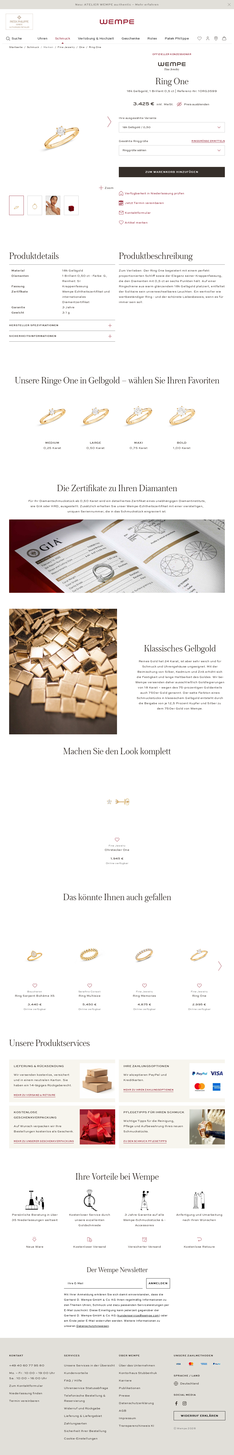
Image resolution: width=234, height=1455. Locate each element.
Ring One (199, 996)
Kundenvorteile (76, 1373)
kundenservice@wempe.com (138, 1315)
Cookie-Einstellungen (81, 1438)
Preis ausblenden (196, 104)
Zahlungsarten (75, 1423)
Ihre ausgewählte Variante (138, 118)
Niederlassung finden (26, 1393)
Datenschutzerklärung (136, 1403)
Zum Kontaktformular (26, 1386)
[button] (141, 203)
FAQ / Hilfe (73, 1380)
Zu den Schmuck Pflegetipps (145, 1141)
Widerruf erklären (199, 1416)
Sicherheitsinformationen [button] (32, 336)
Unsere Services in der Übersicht (89, 1365)
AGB (123, 1411)
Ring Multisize (90, 996)
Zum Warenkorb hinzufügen (171, 172)
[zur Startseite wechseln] (117, 21)
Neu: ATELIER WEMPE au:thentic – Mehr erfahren (117, 4)
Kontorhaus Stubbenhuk (138, 1373)
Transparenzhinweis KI (136, 1426)
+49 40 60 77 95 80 (26, 1365)
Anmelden (158, 1283)
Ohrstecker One (117, 850)
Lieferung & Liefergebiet (83, 1416)
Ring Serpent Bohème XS (35, 996)
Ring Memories (144, 996)
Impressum (127, 1418)
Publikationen (130, 1388)
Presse (124, 1395)
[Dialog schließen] (230, 4)
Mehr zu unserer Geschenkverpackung (44, 1141)
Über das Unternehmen (137, 1365)
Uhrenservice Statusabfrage (86, 1388)
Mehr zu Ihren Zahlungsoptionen (148, 1090)
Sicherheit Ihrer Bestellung (85, 1431)
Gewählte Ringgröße (133, 141)
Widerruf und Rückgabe (82, 1408)
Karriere (125, 1380)
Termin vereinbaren (24, 1401)
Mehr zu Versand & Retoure (35, 1095)
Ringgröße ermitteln (208, 141)
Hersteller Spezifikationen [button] (33, 325)
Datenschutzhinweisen (92, 1326)
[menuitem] (199, 38)
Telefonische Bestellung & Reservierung (85, 1398)
